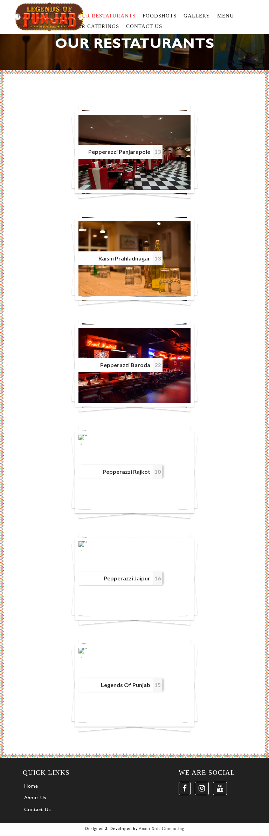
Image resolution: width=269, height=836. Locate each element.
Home (31, 786)
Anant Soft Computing (161, 829)
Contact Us (37, 810)
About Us (35, 798)
